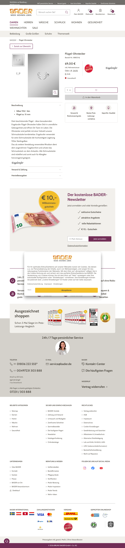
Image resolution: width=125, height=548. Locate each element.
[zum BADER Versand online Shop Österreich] (18, 513)
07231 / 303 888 (20, 392)
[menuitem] (14, 22)
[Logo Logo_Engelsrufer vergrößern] (111, 68)
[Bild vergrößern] (55, 92)
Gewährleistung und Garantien (94, 430)
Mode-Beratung (53, 483)
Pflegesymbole (53, 475)
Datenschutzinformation (78, 245)
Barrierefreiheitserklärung (92, 450)
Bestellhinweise (53, 471)
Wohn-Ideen (52, 494)
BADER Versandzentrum (20, 486)
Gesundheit (16, 430)
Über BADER (16, 467)
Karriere (14, 475)
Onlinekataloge (53, 442)
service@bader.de (60, 364)
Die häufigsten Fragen (55, 430)
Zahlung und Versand (55, 415)
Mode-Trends (52, 490)
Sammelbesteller (54, 426)
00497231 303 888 (29, 370)
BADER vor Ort (17, 483)
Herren (14, 419)
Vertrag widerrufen (93, 387)
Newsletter (52, 434)
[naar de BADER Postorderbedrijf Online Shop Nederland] (31, 513)
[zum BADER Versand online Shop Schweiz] (25, 513)
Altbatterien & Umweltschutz (94, 434)
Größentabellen (53, 467)
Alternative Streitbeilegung (93, 438)
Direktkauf (16, 490)
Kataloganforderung (55, 438)
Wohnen (15, 426)
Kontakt (14, 471)
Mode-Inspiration (54, 486)
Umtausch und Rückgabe (57, 419)
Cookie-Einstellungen (91, 426)
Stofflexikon (52, 479)
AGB (85, 415)
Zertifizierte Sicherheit (56, 423)
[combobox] (53, 12)
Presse (14, 479)
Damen (14, 415)
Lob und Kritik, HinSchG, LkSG (94, 442)
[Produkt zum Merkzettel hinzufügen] (96, 90)
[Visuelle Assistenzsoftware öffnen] (109, 524)
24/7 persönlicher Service (45, 3)
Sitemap (15, 411)
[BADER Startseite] (21, 12)
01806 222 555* (27, 364)
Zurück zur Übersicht (22, 46)
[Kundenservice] (7, 541)
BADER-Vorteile (53, 411)
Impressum (88, 419)
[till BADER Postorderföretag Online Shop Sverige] (12, 513)
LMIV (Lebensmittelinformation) (95, 446)
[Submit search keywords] (66, 12)
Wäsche (14, 423)
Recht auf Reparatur (91, 454)
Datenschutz (88, 423)
